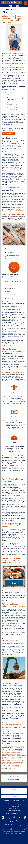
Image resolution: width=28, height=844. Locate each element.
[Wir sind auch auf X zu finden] (9, 817)
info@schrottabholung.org (14, 804)
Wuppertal (12, 768)
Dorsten (19, 752)
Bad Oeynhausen (10, 751)
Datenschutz (14, 796)
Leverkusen (13, 759)
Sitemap (14, 789)
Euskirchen (17, 754)
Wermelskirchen (17, 767)
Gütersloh (18, 755)
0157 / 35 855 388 (12, 6)
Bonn (22, 751)
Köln (8, 759)
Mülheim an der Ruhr (18, 760)
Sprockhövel (15, 765)
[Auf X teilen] (14, 777)
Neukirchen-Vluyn (7, 762)
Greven (13, 755)
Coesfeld (8, 752)
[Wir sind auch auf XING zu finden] (19, 817)
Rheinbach (20, 764)
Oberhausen (16, 762)
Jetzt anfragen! (8, 133)
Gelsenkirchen (6, 755)
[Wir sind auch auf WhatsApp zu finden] (17, 821)
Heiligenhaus (5, 757)
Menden (4, 760)
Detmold (13, 752)
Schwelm (4, 765)
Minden (9, 760)
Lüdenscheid (20, 759)
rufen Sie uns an (20, 726)
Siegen (9, 765)
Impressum (14, 793)
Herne (11, 757)
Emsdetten (10, 754)
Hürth (15, 757)
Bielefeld (18, 751)
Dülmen (4, 754)
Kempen (4, 759)
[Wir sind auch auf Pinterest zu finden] (25, 817)
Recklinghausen (12, 764)
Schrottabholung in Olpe (11, 640)
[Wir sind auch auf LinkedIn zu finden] (11, 821)
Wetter (4, 768)
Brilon (4, 752)
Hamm (23, 755)
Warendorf (10, 767)
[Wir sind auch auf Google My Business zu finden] (3, 817)
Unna (20, 765)
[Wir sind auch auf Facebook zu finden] (14, 817)
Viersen (4, 767)
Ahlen (3, 751)
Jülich (19, 757)
